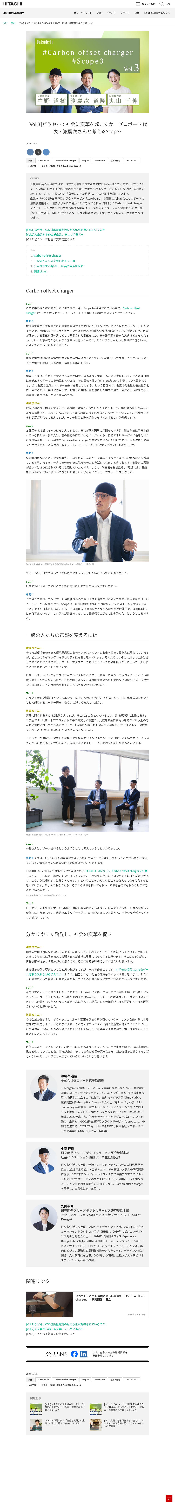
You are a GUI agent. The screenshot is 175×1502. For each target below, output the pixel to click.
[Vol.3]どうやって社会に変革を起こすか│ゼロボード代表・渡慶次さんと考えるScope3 (87, 128)
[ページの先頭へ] (169, 1498)
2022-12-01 (31, 143)
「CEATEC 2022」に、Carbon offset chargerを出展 (115, 871)
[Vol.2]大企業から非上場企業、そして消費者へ (55, 234)
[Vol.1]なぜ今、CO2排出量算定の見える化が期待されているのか (65, 230)
